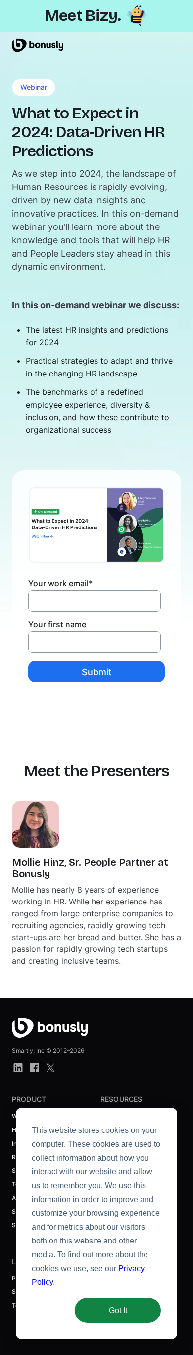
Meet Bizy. (83, 15)
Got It (118, 1310)
